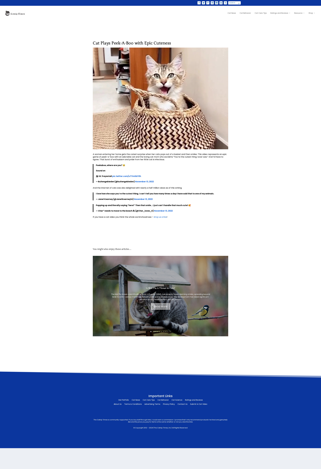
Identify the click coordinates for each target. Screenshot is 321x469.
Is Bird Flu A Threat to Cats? (160, 288)
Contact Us (182, 404)
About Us (118, 404)
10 (170, 331)
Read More (160, 306)
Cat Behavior (245, 13)
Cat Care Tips (261, 13)
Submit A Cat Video (198, 404)
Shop (311, 13)
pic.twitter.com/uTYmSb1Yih (126, 176)
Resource (298, 13)
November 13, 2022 (144, 181)
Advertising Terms (152, 404)
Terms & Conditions (133, 404)
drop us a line (160, 217)
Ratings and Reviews (279, 13)
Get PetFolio (123, 400)
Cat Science (177, 400)
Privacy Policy (169, 404)
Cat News (232, 13)
